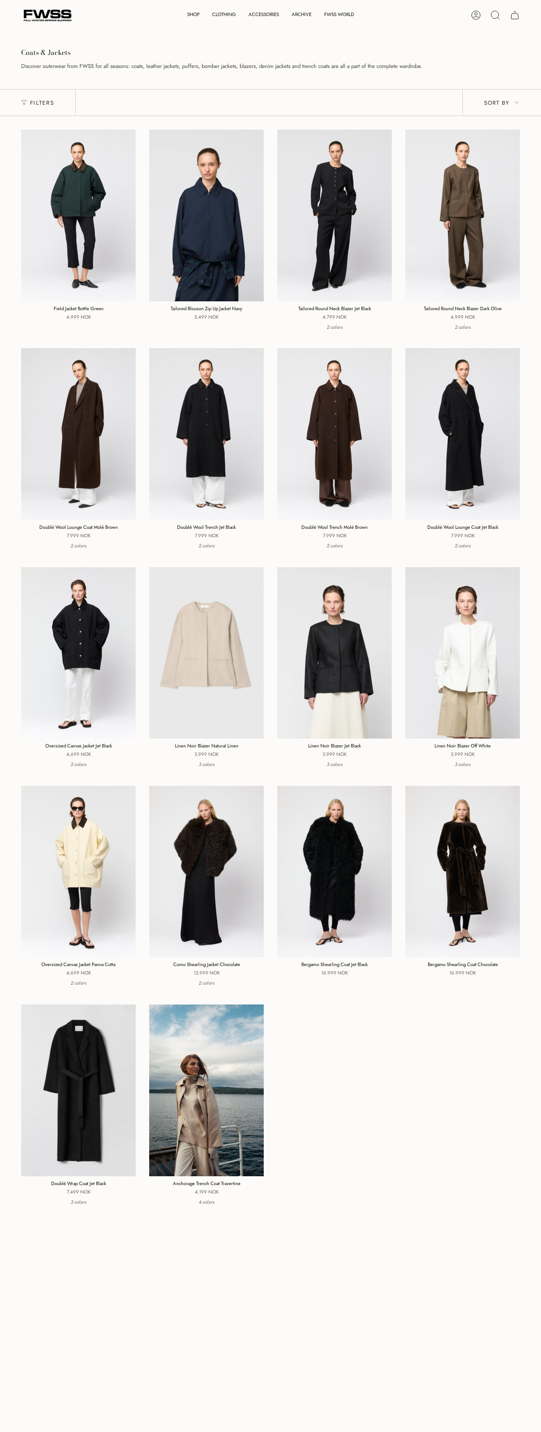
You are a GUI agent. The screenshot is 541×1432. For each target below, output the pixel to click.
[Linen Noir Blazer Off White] (462, 653)
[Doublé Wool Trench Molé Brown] (334, 434)
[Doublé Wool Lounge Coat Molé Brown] (78, 434)
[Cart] (515, 15)
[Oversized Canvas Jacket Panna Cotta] (78, 872)
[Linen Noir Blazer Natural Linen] (206, 653)
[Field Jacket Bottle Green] (78, 215)
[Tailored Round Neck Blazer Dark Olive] (462, 215)
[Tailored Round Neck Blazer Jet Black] (334, 215)
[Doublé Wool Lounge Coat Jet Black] (462, 434)
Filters (42, 103)
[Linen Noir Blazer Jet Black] (334, 653)
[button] (193, 15)
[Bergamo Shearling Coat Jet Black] (334, 872)
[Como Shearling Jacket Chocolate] (206, 872)
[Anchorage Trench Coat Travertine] (206, 1090)
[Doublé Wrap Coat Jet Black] (78, 1090)
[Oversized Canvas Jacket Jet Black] (78, 653)
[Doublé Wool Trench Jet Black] (206, 434)
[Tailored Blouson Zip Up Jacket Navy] (206, 215)
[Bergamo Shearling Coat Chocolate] (462, 872)
